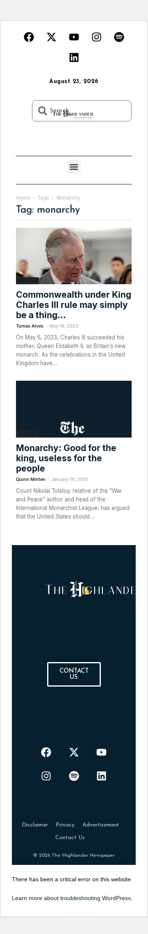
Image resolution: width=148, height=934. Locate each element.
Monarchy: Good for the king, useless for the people (66, 458)
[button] (74, 166)
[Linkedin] (74, 57)
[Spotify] (119, 37)
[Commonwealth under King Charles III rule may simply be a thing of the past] (74, 256)
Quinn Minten (31, 479)
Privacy (65, 825)
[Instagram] (96, 37)
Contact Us (70, 838)
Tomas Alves (29, 326)
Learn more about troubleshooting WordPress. (72, 898)
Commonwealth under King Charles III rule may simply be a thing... (73, 305)
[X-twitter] (51, 37)
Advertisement (100, 825)
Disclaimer (35, 825)
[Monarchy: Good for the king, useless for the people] (74, 409)
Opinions (27, 280)
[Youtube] (74, 37)
